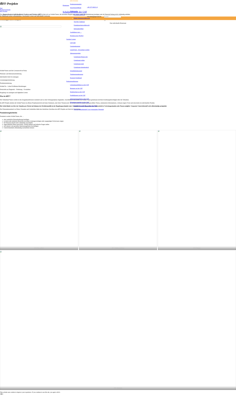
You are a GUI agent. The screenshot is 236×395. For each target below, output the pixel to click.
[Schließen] (105, 20)
